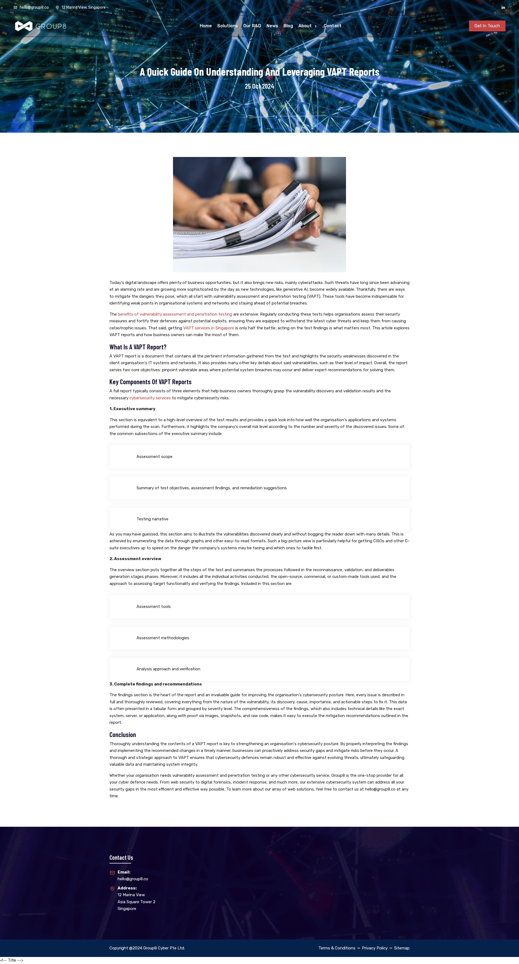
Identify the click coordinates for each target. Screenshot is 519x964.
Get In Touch (487, 25)
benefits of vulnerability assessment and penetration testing (175, 314)
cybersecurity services (150, 398)
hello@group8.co (34, 7)
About (305, 25)
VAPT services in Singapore (208, 328)
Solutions (227, 25)
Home (206, 25)
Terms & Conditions (336, 948)
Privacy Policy (375, 948)
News (272, 25)
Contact (332, 25)
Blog (288, 25)
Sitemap (402, 948)
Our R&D (252, 25)
